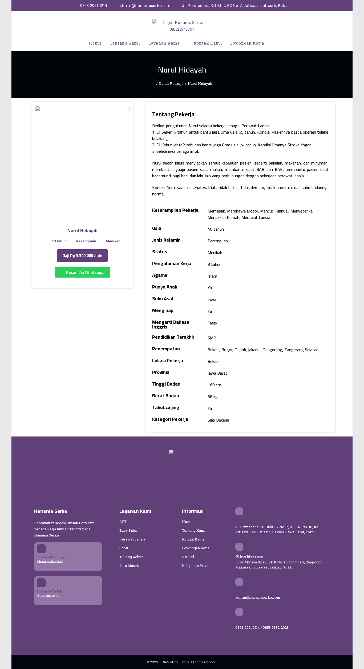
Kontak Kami (193, 539)
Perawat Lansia (132, 539)
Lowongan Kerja (195, 548)
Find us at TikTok (49, 591)
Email (240, 591)
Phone (240, 621)
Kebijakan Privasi (197, 565)
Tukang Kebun (131, 556)
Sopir (123, 548)
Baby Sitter (128, 530)
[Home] (153, 83)
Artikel (188, 556)
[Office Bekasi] (239, 511)
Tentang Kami (193, 530)
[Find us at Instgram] (41, 548)
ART (123, 521)
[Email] (239, 582)
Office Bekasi (246, 521)
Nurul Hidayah (200, 83)
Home (187, 521)
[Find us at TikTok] (41, 582)
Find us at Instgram (51, 557)
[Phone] (239, 612)
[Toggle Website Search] (273, 43)
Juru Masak (129, 565)
